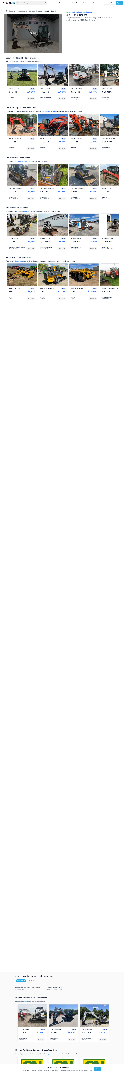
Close (97, 1069)
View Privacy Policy (86, 1070)
